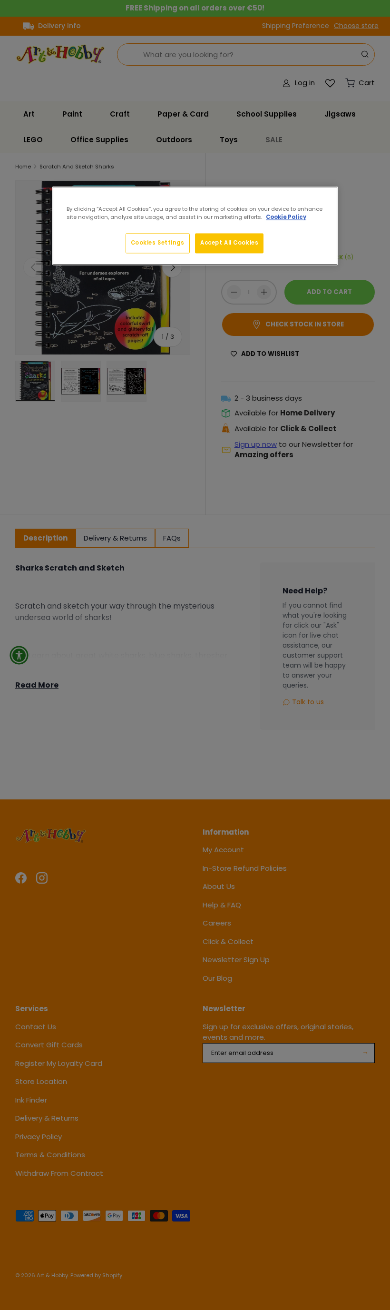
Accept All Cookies (229, 242)
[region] (195, 225)
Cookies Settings (158, 242)
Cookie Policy (286, 217)
